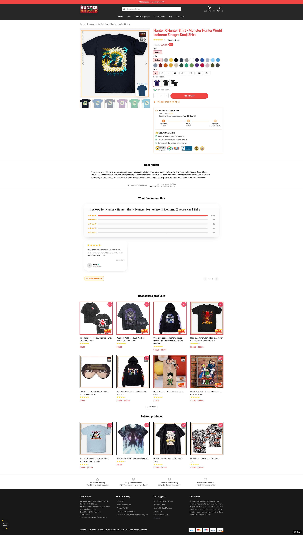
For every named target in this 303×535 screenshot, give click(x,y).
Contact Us (158, 511)
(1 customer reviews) (171, 40)
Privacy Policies (122, 508)
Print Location (158, 77)
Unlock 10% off (5, 524)
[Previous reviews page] (205, 279)
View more (151, 407)
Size (155, 69)
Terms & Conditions (124, 505)
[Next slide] (145, 63)
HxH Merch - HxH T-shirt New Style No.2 (133, 458)
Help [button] (298, 532)
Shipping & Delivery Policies (163, 501)
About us (120, 501)
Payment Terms (159, 505)
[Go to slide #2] (97, 103)
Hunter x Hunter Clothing (97, 24)
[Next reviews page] (216, 279)
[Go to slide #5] (134, 103)
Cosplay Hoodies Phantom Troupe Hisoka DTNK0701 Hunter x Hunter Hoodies (168, 341)
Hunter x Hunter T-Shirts (120, 24)
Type (155, 48)
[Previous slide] (83, 63)
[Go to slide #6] (146, 103)
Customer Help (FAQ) (161, 515)
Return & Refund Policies (163, 508)
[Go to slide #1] (85, 103)
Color (155, 56)
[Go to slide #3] (110, 103)
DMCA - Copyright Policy (126, 511)
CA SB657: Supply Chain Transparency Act (132, 515)
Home (82, 24)
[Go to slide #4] (122, 103)
